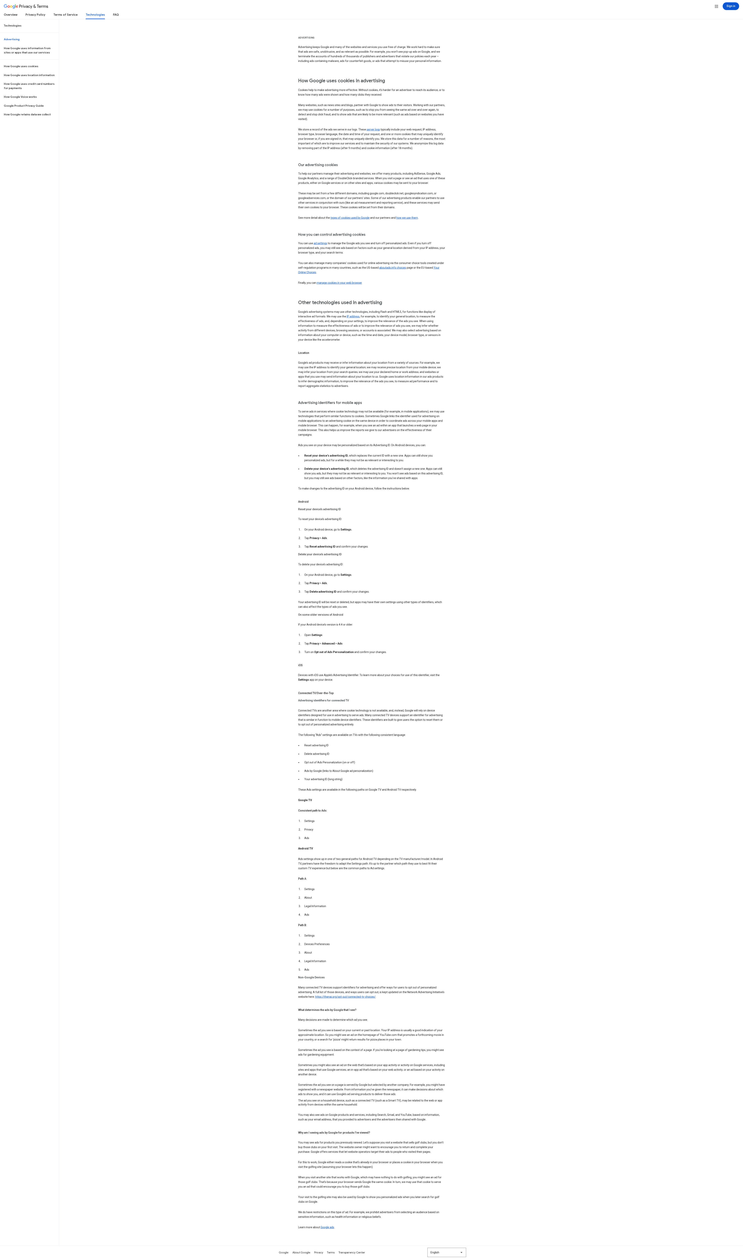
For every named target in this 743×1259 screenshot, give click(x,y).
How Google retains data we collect (27, 114)
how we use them (407, 217)
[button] (716, 6)
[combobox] (446, 1252)
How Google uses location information (29, 75)
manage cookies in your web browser (339, 282)
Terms (331, 1252)
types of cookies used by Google (350, 217)
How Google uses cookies (21, 66)
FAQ (116, 14)
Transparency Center (352, 1252)
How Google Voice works (20, 97)
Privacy (318, 1252)
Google (283, 1252)
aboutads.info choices (392, 267)
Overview (10, 14)
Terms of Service (65, 14)
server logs (373, 129)
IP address (353, 316)
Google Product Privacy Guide (24, 105)
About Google (301, 1252)
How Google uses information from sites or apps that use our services (27, 50)
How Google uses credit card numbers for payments (29, 86)
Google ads (327, 1227)
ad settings (320, 243)
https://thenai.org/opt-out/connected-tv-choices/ (345, 996)
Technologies (95, 14)
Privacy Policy (35, 14)
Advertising (12, 39)
